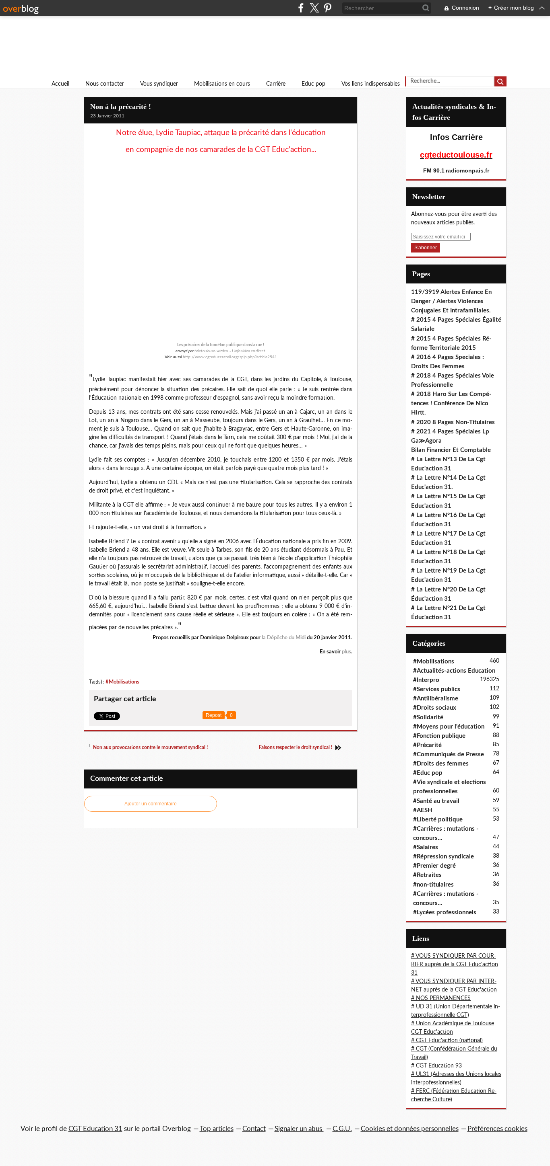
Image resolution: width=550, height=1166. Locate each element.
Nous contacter (104, 84)
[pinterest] (328, 7)
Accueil (60, 84)
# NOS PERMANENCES (441, 998)
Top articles (217, 1128)
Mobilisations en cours (222, 84)
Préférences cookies (497, 1128)
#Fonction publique (439, 736)
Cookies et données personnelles (410, 1128)
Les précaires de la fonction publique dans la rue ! (220, 345)
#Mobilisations (122, 681)
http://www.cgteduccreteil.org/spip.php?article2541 (230, 357)
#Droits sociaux (434, 708)
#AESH (422, 810)
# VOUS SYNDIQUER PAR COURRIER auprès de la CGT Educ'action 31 (454, 964)
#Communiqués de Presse (448, 754)
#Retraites (427, 875)
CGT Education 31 (95, 1128)
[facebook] (301, 7)
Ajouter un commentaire (150, 804)
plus (346, 652)
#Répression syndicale (443, 857)
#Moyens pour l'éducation (448, 727)
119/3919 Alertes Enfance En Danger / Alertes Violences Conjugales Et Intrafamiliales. (451, 301)
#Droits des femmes (441, 764)
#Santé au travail (436, 801)
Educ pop (313, 84)
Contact (254, 1128)
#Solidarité (428, 717)
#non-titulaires (433, 885)
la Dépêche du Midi (284, 637)
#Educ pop (427, 773)
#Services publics (436, 689)
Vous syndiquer (159, 84)
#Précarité (427, 745)
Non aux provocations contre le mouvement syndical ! (150, 747)
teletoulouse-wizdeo (211, 351)
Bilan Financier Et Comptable (451, 450)
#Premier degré (434, 866)
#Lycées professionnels (444, 912)
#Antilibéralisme (435, 699)
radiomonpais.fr (467, 170)
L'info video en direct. (249, 351)
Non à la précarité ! (120, 107)
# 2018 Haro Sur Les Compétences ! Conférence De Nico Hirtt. (451, 403)
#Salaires (425, 847)
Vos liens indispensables (370, 84)
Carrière (275, 84)
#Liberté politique (438, 820)
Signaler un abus (299, 1128)
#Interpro (426, 680)
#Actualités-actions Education (454, 671)
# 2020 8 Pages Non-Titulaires (453, 422)
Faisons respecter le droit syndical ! (296, 747)
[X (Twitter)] (314, 7)
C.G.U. (342, 1128)
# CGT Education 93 (436, 1066)
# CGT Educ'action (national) (447, 1040)
